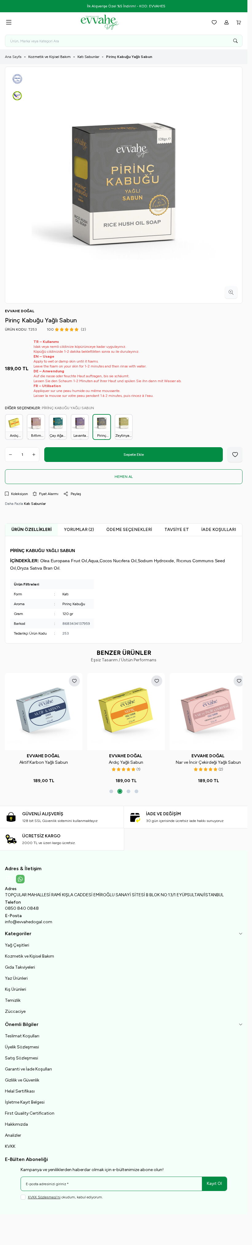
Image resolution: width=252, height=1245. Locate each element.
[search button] (235, 41)
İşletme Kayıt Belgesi (25, 1100)
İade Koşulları (218, 529)
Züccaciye (15, 1010)
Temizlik (13, 998)
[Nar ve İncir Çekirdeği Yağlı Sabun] (204, 711)
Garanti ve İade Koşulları (28, 1067)
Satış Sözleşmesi (21, 1056)
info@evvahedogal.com (28, 920)
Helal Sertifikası (20, 1089)
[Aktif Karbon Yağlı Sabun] (43, 711)
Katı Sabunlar (88, 57)
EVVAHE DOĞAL (43, 754)
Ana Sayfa (13, 57)
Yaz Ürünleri (16, 976)
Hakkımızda (16, 1122)
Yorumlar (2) (79, 529)
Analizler (13, 1133)
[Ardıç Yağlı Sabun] (124, 711)
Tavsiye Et (176, 529)
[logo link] (110, 22)
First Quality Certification (29, 1111)
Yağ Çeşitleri (17, 943)
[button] (111, 790)
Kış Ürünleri (15, 987)
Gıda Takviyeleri (20, 965)
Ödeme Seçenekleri (129, 529)
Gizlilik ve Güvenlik (22, 1078)
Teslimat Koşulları (22, 1034)
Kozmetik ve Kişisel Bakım (49, 57)
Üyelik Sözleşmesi (22, 1045)
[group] (123, 185)
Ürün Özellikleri (31, 529)
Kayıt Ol (214, 1182)
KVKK (10, 1144)
